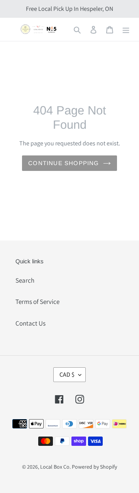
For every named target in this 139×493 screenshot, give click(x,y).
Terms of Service (37, 301)
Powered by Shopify (94, 466)
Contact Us (30, 323)
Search (24, 280)
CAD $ (67, 374)
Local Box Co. (55, 466)
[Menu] (126, 29)
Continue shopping (63, 163)
